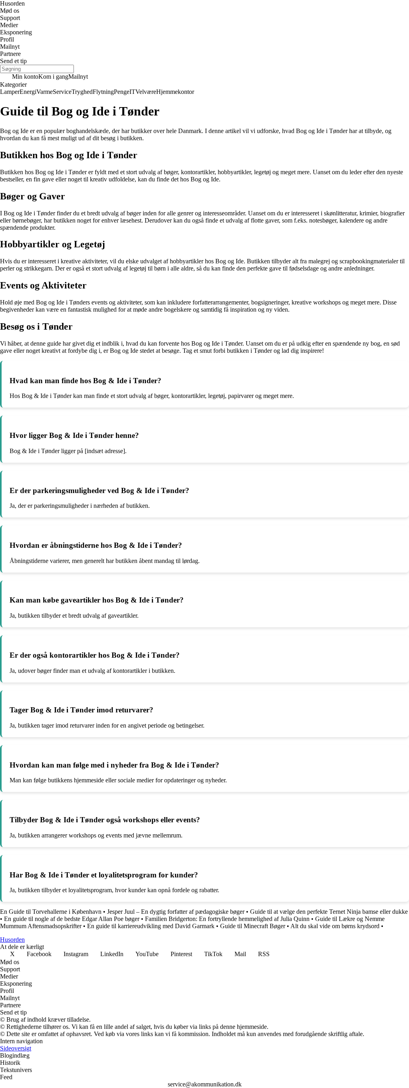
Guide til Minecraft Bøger (252, 926)
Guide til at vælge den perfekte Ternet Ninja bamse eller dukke (329, 911)
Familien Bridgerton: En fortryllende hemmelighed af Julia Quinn (227, 918)
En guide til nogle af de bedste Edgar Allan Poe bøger (71, 918)
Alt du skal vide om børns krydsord (334, 926)
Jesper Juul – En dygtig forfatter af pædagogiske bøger (175, 911)
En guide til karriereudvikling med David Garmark (150, 926)
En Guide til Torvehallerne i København (50, 911)
